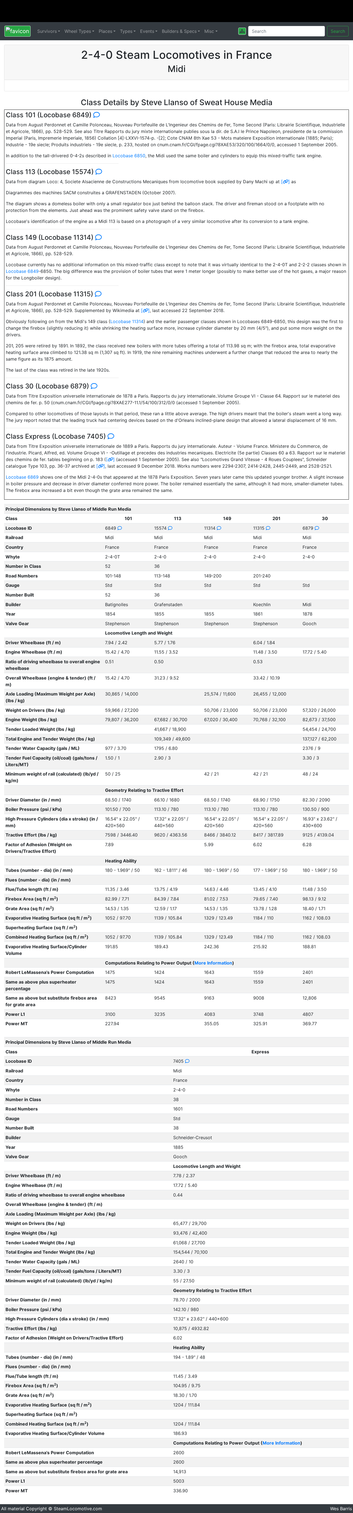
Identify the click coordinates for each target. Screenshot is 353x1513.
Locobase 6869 (22, 477)
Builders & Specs (179, 31)
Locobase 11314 (126, 321)
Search (338, 31)
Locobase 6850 (129, 155)
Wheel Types (78, 31)
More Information (213, 963)
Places (105, 31)
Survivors (47, 31)
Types (126, 31)
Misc (209, 31)
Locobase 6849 (22, 271)
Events (147, 31)
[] (285, 181)
